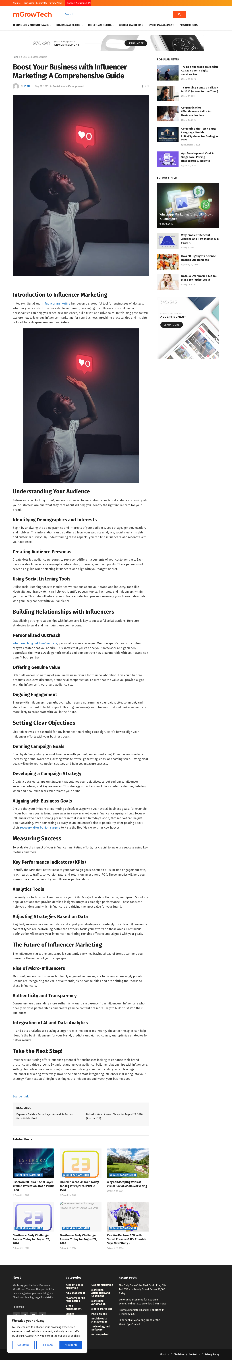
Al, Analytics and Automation (75, 1299)
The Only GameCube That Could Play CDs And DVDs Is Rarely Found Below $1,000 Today (142, 1289)
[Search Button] (179, 14)
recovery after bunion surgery (40, 827)
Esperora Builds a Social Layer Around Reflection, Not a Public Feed (33, 1186)
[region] (47, 1334)
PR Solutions (188, 25)
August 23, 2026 (116, 1191)
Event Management (161, 25)
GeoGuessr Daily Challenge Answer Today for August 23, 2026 (31, 1239)
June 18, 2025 (189, 96)
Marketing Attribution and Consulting (100, 1293)
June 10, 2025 (189, 120)
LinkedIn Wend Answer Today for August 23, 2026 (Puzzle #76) (79, 1186)
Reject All (47, 1344)
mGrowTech (32, 14)
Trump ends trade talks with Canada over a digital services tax (199, 70)
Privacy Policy (55, 3)
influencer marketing (56, 303)
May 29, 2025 (42, 86)
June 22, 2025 (189, 165)
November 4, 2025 (191, 145)
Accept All (71, 1344)
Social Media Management (34, 57)
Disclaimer (29, 3)
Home (15, 57)
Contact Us (41, 3)
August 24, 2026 (21, 1195)
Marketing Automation (98, 1302)
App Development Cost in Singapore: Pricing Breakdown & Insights (197, 157)
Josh (27, 86)
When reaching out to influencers (35, 643)
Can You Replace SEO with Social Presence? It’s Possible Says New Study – (126, 1239)
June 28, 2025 (189, 79)
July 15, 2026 (167, 224)
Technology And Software (31, 25)
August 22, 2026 (68, 1248)
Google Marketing (102, 1285)
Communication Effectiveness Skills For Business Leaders (196, 111)
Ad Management (75, 1292)
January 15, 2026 (190, 264)
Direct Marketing (100, 25)
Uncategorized (100, 1334)
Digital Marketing (68, 25)
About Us (17, 3)
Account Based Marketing (75, 1286)
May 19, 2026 (189, 284)
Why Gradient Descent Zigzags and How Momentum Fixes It (200, 238)
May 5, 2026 (188, 247)
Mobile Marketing (131, 25)
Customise (23, 1344)
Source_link (21, 1096)
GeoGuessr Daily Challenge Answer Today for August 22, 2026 (78, 1239)
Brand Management (73, 1307)
